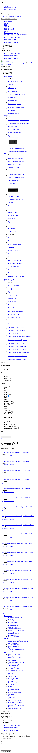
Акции (6, 31)
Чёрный (6, 380)
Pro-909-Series (8, 405)
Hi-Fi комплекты (13, 215)
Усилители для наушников (16, 148)
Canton (6, 369)
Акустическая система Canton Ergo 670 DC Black (17, 534)
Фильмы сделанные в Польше (17, 349)
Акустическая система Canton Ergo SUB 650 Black (17, 588)
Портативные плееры (14, 132)
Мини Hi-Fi (11, 218)
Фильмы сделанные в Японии (17, 359)
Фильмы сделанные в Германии (17, 340)
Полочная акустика (13, 241)
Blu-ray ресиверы (13, 97)
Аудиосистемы (12, 126)
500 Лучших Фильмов (14, 317)
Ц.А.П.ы (10, 206)
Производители (9, 28)
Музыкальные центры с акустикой (18, 120)
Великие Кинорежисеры (15, 311)
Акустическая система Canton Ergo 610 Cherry (16, 461)
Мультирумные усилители (16, 174)
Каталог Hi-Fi (12, 231)
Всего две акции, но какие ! (12, 37)
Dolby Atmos (11, 254)
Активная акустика (13, 129)
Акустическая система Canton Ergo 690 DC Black (17, 561)
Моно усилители (13, 171)
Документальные (13, 304)
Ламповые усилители (14, 164)
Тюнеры (10, 202)
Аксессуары (11, 110)
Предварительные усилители (16, 161)
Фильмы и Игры (9, 29)
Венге (6, 376)
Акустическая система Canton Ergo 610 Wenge (16, 470)
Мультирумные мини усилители (17, 151)
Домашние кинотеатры (15, 81)
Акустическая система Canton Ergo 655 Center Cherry (18, 516)
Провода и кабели (13, 113)
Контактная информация (11, 730)
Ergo (5, 396)
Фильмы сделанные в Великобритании (19, 336)
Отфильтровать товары (8, 439)
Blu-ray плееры (12, 100)
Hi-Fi (5, 25)
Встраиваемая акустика (15, 257)
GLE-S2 (6, 399)
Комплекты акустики (14, 104)
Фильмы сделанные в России (16, 330)
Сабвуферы (11, 247)
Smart (6, 408)
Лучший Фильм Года (14, 314)
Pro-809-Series (8, 403)
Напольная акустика (14, 238)
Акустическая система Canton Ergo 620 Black (16, 479)
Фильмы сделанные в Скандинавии (18, 352)
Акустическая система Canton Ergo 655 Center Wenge (18, 525)
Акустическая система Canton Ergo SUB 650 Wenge (17, 606)
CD (5, 390)
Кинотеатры (8, 21)
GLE (5, 398)
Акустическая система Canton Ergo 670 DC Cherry (17, 543)
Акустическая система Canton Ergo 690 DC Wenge (17, 579)
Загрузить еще (5, 613)
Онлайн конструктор (10, 9)
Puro (5, 406)
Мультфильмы (12, 298)
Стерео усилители (13, 167)
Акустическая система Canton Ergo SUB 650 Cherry (17, 597)
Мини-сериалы (12, 295)
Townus (6, 410)
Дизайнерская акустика (15, 263)
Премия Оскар (12, 308)
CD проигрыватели (14, 196)
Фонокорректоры (13, 212)
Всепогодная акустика (14, 260)
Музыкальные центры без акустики (18, 123)
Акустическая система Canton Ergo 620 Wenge (16, 497)
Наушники (11, 136)
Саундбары (11, 84)
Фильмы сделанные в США (16, 333)
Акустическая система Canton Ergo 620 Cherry (16, 488)
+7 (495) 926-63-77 (17, 17)
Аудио (6, 23)
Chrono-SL (7, 394)
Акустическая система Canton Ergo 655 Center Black (18, 507)
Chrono (6, 392)
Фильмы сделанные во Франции (17, 356)
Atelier (6, 387)
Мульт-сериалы (12, 301)
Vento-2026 (7, 414)
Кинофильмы (12, 289)
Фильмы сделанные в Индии (16, 343)
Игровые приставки (14, 285)
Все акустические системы (16, 276)
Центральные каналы (14, 244)
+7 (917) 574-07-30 (6, 17)
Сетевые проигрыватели (15, 199)
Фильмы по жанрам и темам (16, 324)
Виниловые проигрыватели (16, 209)
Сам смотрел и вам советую (16, 320)
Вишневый (7, 378)
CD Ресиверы (12, 183)
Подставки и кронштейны (16, 107)
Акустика (7, 26)
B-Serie (6, 389)
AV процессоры (12, 91)
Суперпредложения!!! (10, 6)
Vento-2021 (7, 412)
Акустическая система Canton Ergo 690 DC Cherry (17, 570)
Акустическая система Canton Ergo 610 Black (16, 452)
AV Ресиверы (12, 88)
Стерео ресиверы (13, 180)
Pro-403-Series (8, 401)
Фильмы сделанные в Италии (17, 346)
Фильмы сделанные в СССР (16, 327)
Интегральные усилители (15, 158)
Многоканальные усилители (16, 94)
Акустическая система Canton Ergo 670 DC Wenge (17, 552)
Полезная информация (11, 7)
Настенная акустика (14, 250)
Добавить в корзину (8, 455)
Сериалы (10, 292)
